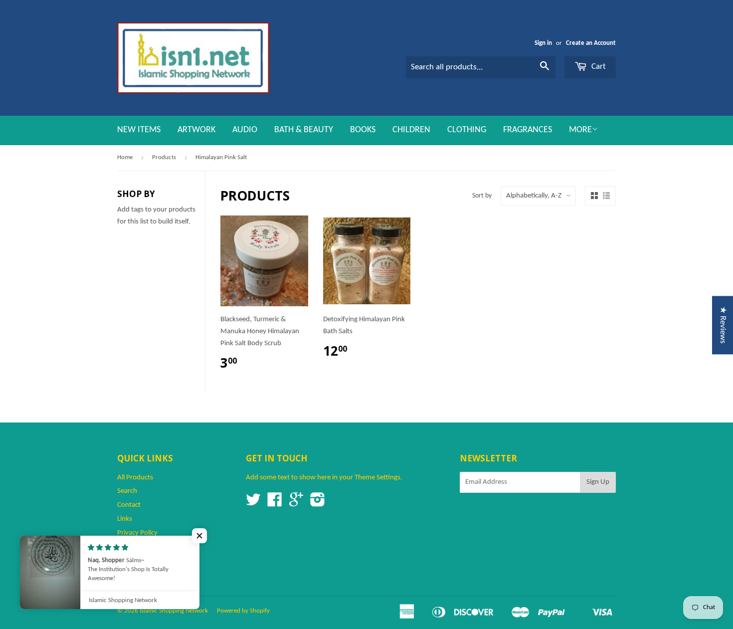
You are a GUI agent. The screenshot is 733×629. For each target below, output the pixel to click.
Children (411, 130)
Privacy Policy (137, 533)
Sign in (543, 43)
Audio (244, 130)
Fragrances (527, 130)
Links (124, 519)
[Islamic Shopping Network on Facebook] (274, 503)
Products (164, 157)
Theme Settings (377, 477)
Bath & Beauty (303, 130)
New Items (139, 130)
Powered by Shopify (243, 611)
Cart (597, 66)
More (580, 130)
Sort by (482, 196)
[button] (199, 535)
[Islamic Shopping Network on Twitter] (253, 503)
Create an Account (591, 43)
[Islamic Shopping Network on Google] (296, 503)
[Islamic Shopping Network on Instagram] (317, 503)
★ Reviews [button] (723, 325)
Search (127, 491)
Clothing (466, 130)
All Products (135, 477)
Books (362, 130)
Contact (129, 505)
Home (125, 157)
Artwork (196, 130)
